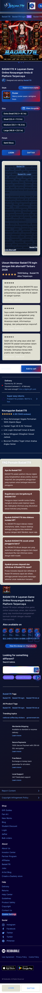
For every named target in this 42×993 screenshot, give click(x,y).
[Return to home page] (14, 6)
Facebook (11, 929)
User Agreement (8, 957)
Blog (4, 822)
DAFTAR (31, 988)
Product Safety (8, 902)
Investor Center (9, 852)
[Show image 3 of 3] (23, 62)
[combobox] (31, 6)
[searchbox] (21, 670)
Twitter (10, 932)
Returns (5, 890)
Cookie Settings (9, 914)
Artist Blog (6, 872)
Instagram (11, 924)
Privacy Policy (21, 957)
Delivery (5, 886)
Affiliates (6, 860)
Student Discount (9, 826)
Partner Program (9, 856)
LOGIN (11, 988)
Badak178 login (21, 16)
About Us (6, 848)
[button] (30, 634)
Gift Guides (7, 810)
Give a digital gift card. (27, 389)
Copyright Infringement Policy (15, 797)
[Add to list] (4, 631)
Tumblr (10, 937)
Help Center (7, 894)
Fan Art (5, 814)
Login (4, 830)
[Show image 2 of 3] (21, 62)
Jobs (4, 868)
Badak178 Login (24, 174)
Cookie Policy (34, 957)
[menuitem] (6, 16)
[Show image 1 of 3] (18, 62)
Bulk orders (7, 838)
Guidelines (6, 898)
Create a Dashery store (12, 876)
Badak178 (6, 16)
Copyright (6, 906)
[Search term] (32, 6)
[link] (8, 677)
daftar (4, 834)
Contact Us (7, 910)
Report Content (9, 791)
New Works (7, 818)
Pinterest (10, 941)
